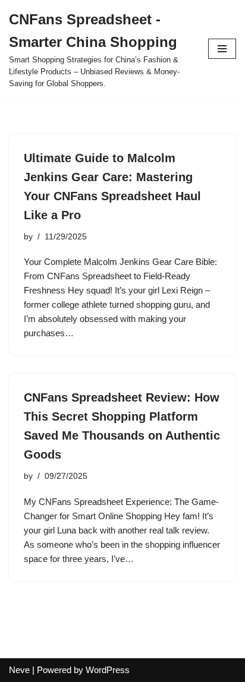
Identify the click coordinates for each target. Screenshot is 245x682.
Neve (19, 670)
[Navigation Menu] (222, 49)
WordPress (108, 670)
